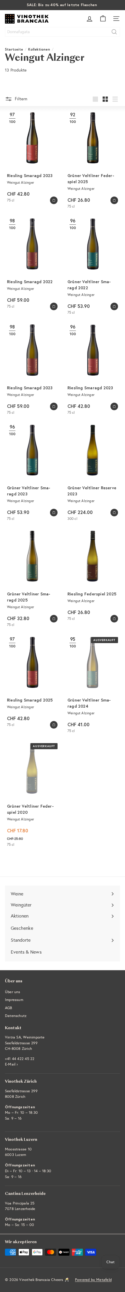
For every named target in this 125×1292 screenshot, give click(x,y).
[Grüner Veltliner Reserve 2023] (93, 472)
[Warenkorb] (103, 18)
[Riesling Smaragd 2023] (32, 157)
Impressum (14, 999)
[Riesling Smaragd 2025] (32, 682)
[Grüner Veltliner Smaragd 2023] (32, 472)
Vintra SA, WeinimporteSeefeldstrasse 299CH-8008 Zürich (25, 1043)
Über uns (12, 992)
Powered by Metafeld (93, 1279)
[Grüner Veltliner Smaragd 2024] (93, 685)
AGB (8, 1008)
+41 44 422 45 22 (19, 1059)
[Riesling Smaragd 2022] (32, 263)
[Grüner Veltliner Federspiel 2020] (32, 795)
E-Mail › (11, 1064)
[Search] (114, 32)
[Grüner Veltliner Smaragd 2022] (93, 266)
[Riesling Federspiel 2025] (93, 575)
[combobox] (62, 32)
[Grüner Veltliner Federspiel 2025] (93, 160)
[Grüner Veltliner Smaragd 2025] (32, 579)
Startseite (14, 49)
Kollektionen (39, 49)
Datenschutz (15, 1015)
